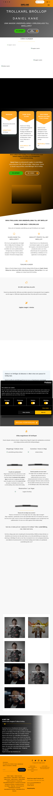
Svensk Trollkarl (14, 625)
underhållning (43, 527)
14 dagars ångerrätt (30, 785)
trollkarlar (4, 729)
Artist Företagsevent (38, 625)
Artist (41, 768)
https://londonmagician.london (45, 767)
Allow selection (26, 412)
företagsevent (35, 156)
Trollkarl (32, 768)
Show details (45, 408)
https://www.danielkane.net (32, 767)
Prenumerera (22, 769)
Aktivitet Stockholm (38, 671)
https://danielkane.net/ (15, 751)
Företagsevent (14, 671)
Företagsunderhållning (14, 649)
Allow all (43, 412)
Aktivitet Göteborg (15, 695)
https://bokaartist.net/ (45, 768)
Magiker (32, 771)
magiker (24, 728)
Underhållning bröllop (26, 158)
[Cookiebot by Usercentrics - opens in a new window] (45, 383)
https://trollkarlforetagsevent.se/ (33, 769)
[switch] (20, 403)
